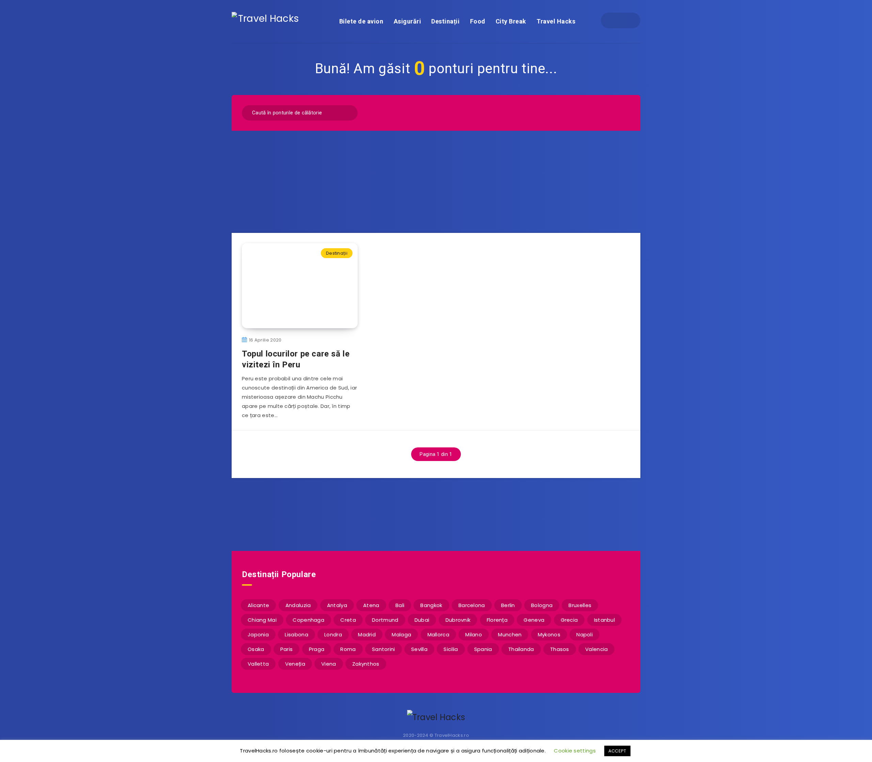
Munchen (509, 634)
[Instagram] (626, 20)
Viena (328, 663)
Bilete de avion (361, 21)
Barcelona (471, 605)
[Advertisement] (436, 181)
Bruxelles (580, 605)
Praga (317, 649)
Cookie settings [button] (575, 750)
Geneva (534, 619)
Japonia (258, 634)
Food (477, 21)
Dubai (422, 619)
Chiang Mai (262, 619)
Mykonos (549, 634)
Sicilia (450, 649)
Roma (348, 649)
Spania (483, 649)
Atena (371, 605)
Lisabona (296, 634)
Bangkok (431, 605)
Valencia (596, 649)
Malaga (401, 634)
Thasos (559, 649)
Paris (286, 649)
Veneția (295, 663)
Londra (333, 634)
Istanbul (604, 619)
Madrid (367, 634)
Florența (497, 619)
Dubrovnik (458, 619)
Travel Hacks (555, 21)
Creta (348, 619)
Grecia (569, 619)
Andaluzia (298, 605)
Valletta (258, 663)
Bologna (541, 605)
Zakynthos (365, 663)
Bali (399, 605)
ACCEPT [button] (617, 751)
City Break (511, 21)
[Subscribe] (414, 514)
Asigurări (407, 21)
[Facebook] (614, 20)
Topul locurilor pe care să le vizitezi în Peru (295, 359)
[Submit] (348, 111)
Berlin (508, 605)
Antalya (337, 605)
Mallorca (438, 634)
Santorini (383, 649)
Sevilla (419, 649)
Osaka (256, 649)
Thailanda (521, 649)
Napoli (584, 634)
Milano (473, 634)
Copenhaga (308, 619)
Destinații (445, 21)
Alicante (258, 605)
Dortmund (385, 619)
